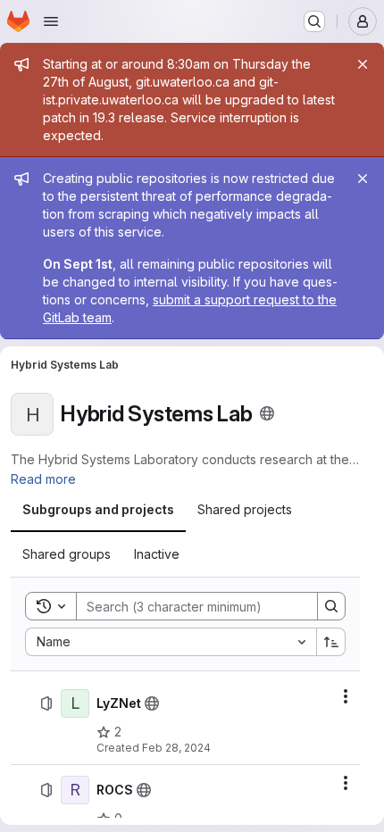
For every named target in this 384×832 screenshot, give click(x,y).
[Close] (362, 64)
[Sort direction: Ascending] (331, 642)
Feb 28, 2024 (176, 747)
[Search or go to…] (314, 21)
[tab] (98, 509)
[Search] (331, 606)
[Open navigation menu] (51, 21)
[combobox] (170, 642)
